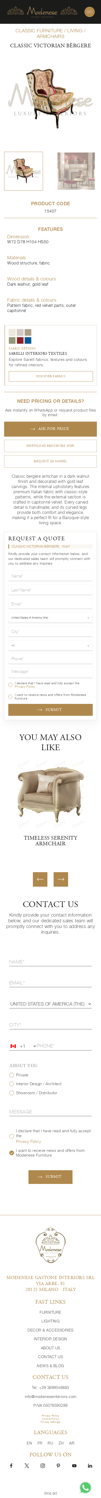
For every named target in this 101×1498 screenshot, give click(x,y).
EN (30, 1443)
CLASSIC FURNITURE (39, 30)
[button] (23, 171)
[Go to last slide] (40, 879)
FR (41, 1443)
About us (50, 1348)
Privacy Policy (25, 686)
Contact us (50, 1357)
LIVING (74, 30)
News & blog (50, 1366)
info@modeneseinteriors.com (50, 1396)
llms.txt (50, 1493)
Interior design (50, 1339)
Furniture (50, 1312)
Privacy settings (50, 1421)
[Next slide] (61, 879)
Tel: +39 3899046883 (50, 1387)
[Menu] (89, 12)
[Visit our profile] (11, 1465)
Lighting (50, 1321)
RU (51, 1443)
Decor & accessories (50, 1330)
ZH (62, 1443)
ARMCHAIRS (50, 36)
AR (71, 1443)
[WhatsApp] (85, 1487)
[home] (42, 12)
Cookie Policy (50, 1418)
